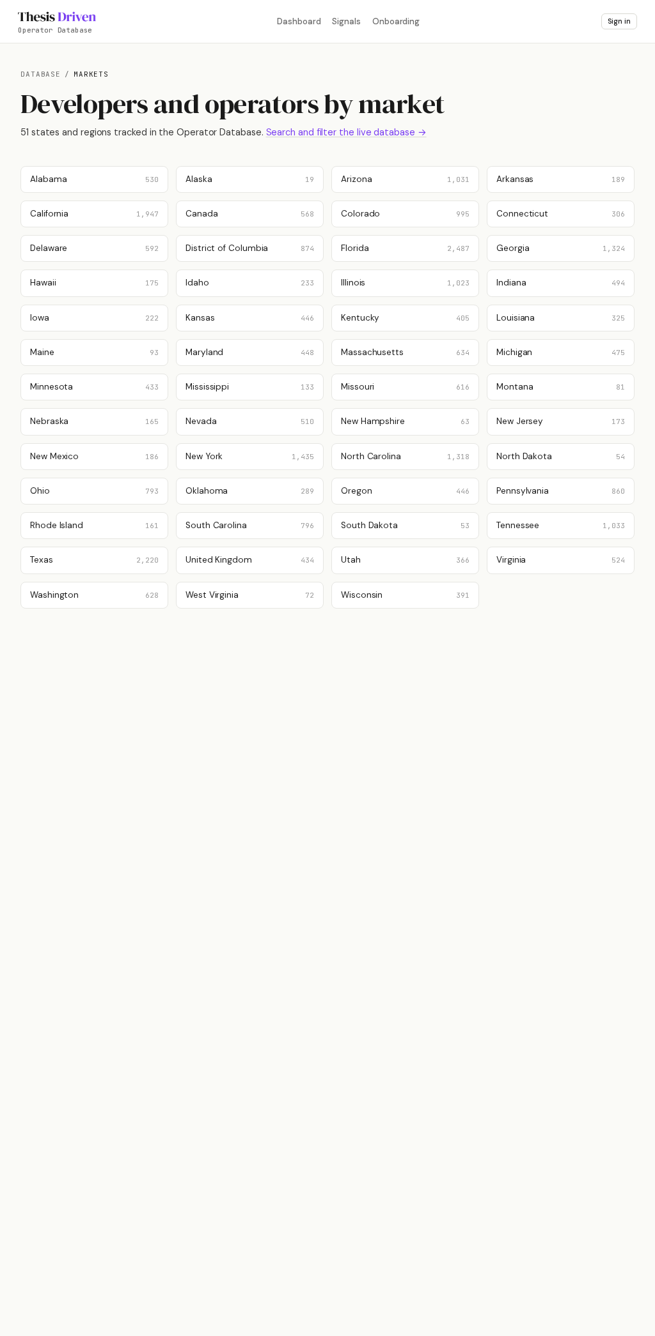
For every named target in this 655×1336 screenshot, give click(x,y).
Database (40, 74)
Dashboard (298, 21)
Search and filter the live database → (346, 132)
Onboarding (396, 21)
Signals (346, 21)
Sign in (619, 21)
